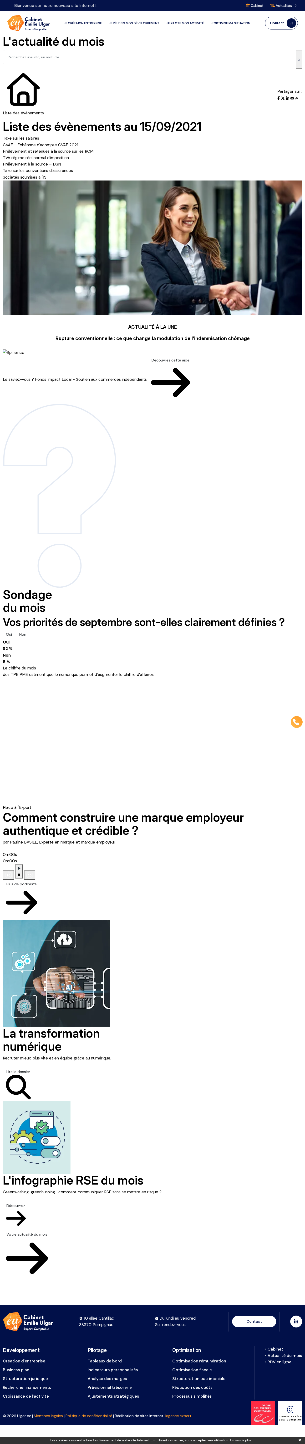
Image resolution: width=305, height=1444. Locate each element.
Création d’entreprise (24, 1361)
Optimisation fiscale (192, 1369)
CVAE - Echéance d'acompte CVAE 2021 (40, 144)
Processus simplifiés (192, 1396)
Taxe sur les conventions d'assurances (38, 170)
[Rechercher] (299, 59)
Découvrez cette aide (170, 360)
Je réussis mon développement (134, 23)
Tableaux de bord (105, 1361)
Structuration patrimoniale (198, 1378)
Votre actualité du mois (26, 1234)
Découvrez (15, 1205)
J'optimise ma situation (230, 23)
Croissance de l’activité (26, 1396)
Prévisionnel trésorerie (110, 1387)
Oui (9, 634)
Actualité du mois (285, 1355)
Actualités (284, 5)
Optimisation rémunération (199, 1361)
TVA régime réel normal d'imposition (36, 157)
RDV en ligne (279, 1362)
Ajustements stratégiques (113, 1396)
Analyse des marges (107, 1378)
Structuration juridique (25, 1378)
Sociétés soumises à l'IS (24, 177)
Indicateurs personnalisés (113, 1369)
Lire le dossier (18, 1071)
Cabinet (256, 5)
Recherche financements (27, 1387)
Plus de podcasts (21, 884)
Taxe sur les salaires (21, 138)
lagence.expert (178, 1415)
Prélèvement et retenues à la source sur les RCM (48, 151)
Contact (254, 1321)
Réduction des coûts (192, 1387)
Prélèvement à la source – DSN (32, 164)
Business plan (16, 1369)
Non (22, 634)
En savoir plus (240, 1440)
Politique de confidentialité (89, 1415)
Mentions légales (48, 1415)
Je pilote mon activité (185, 23)
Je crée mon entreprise (83, 23)
